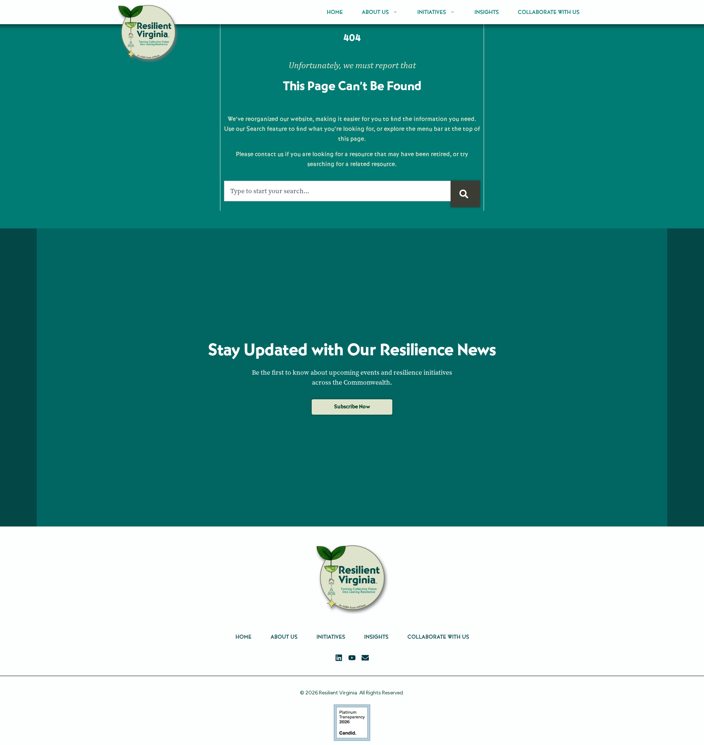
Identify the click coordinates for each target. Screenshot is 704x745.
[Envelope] (365, 657)
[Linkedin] (338, 657)
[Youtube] (352, 657)
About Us (375, 12)
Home (335, 12)
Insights (486, 12)
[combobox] (337, 191)
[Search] (465, 194)
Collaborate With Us (548, 12)
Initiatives (431, 12)
